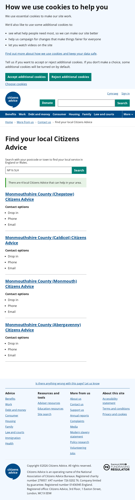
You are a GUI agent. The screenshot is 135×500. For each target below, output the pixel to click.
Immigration (13, 438)
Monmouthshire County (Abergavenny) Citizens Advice (43, 327)
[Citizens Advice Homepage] (13, 100)
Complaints (77, 421)
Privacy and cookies (115, 414)
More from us (25, 122)
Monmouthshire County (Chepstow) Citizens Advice (39, 196)
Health (9, 443)
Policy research (79, 442)
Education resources (50, 408)
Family (86, 114)
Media (74, 427)
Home (9, 122)
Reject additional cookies (70, 77)
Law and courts (104, 114)
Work (22, 114)
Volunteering (78, 448)
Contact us (44, 122)
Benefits (10, 114)
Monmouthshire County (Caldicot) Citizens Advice (45, 240)
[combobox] (86, 103)
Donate (47, 103)
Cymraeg (112, 93)
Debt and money (39, 114)
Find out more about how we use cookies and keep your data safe (50, 54)
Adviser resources (49, 403)
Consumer (59, 114)
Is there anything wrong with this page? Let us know (67, 383)
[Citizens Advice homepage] (13, 472)
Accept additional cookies (27, 77)
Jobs (72, 453)
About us (75, 399)
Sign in (126, 93)
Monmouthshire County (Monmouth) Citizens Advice (41, 283)
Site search (44, 414)
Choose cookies (16, 84)
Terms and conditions (116, 408)
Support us (77, 410)
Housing (74, 114)
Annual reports (79, 415)
